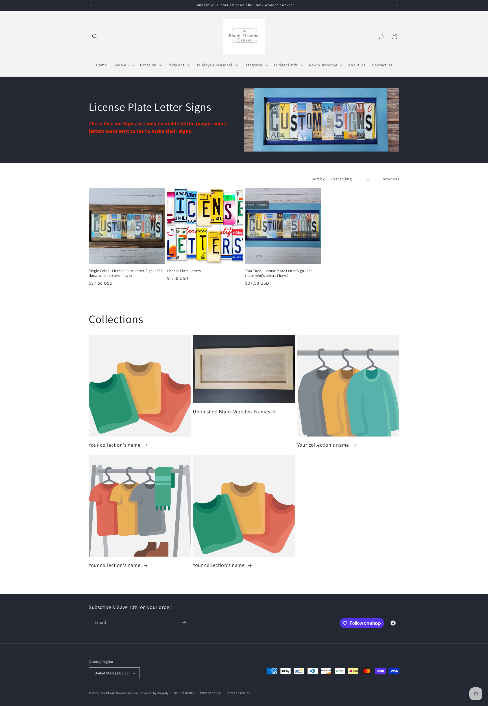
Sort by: (318, 178)
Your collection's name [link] (115, 445)
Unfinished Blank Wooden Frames (231, 411)
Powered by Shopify (154, 693)
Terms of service (238, 693)
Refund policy (184, 693)
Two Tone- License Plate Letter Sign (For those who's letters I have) (278, 273)
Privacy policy (210, 693)
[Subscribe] (184, 622)
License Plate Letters (184, 271)
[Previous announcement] (90, 5)
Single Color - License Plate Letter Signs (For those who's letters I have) (125, 273)
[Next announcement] (397, 5)
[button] (95, 36)
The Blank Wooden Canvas (119, 693)
